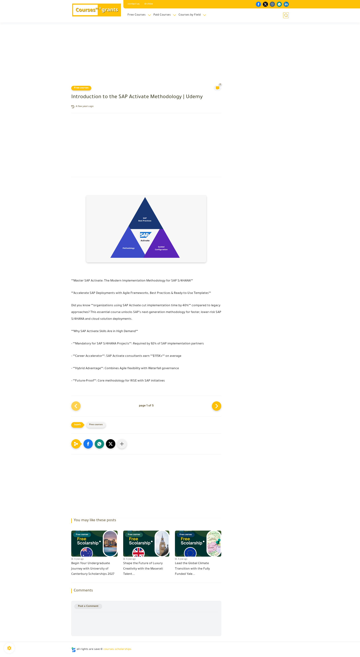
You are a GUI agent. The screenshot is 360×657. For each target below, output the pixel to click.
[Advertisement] (180, 56)
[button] (88, 444)
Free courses (81, 88)
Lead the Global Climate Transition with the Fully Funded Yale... (192, 569)
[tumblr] (272, 4)
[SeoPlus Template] (73, 649)
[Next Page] (216, 406)
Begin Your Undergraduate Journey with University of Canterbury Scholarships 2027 (92, 569)
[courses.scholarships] (96, 11)
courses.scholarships (117, 649)
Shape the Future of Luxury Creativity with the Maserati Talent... (143, 569)
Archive (148, 4)
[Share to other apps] (122, 444)
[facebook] (258, 4)
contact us (134, 4)
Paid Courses (162, 15)
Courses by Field (189, 15)
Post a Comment (88, 606)
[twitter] (265, 4)
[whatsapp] (279, 4)
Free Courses (137, 15)
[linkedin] (286, 4)
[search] (286, 15)
